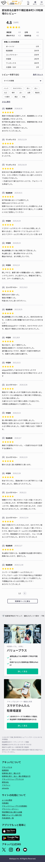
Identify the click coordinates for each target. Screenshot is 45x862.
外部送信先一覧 (8, 818)
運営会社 (5, 782)
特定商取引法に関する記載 (12, 812)
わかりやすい (17, 88)
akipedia (5, 788)
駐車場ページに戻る (22, 601)
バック (6, 88)
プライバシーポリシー (10, 809)
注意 (28, 93)
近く (21, 93)
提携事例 (5, 770)
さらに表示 (6, 102)
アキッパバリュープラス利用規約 (14, 806)
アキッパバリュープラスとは (13, 779)
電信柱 (37, 93)
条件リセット (38, 74)
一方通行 (7, 97)
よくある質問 (7, 800)
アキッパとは (7, 767)
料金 (23, 97)
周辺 (16, 97)
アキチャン (6, 785)
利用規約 (5, 803)
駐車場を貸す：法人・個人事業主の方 (16, 776)
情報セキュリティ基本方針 (12, 815)
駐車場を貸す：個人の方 (11, 773)
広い (36, 88)
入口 (5, 93)
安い (28, 88)
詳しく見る (22, 671)
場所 (13, 93)
